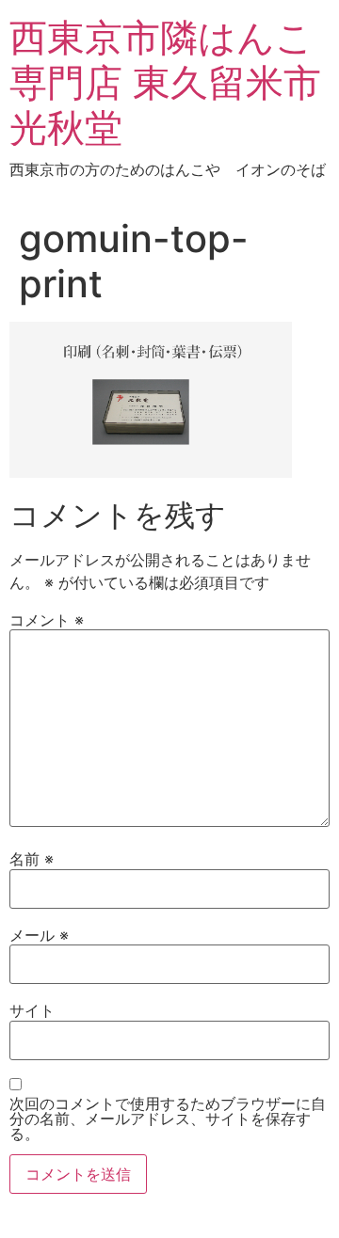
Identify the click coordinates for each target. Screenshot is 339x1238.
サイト (32, 1010)
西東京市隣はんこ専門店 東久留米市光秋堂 (165, 82)
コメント (46, 619)
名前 (31, 858)
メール (39, 935)
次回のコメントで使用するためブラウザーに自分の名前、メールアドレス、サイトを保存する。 (167, 1118)
